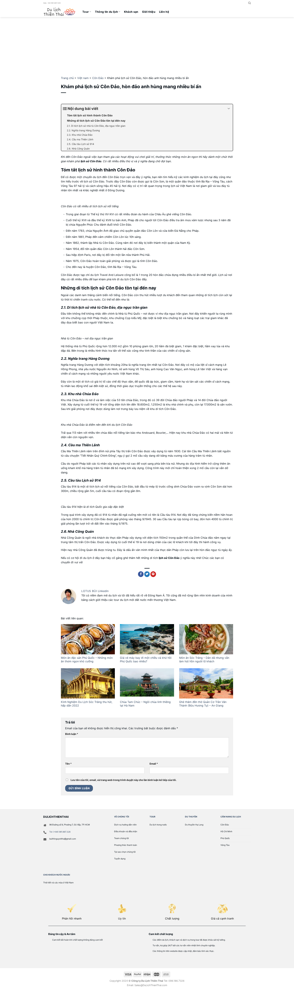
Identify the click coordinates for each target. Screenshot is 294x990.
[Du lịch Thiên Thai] (60, 11)
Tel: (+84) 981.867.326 (59, 831)
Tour (85, 11)
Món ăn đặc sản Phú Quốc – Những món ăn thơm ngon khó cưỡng (87, 659)
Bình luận (71, 733)
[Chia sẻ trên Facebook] (141, 574)
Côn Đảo (98, 78)
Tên (68, 763)
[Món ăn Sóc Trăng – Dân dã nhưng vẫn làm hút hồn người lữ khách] (206, 639)
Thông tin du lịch (106, 11)
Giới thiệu (148, 11)
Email (154, 763)
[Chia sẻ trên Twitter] (147, 574)
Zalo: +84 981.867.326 (52, 3)
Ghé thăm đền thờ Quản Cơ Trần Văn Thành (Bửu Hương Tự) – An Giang (202, 703)
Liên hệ (164, 11)
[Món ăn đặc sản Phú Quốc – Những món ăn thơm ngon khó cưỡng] (88, 639)
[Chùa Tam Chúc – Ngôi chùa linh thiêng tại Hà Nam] (147, 683)
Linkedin (103, 591)
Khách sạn (131, 11)
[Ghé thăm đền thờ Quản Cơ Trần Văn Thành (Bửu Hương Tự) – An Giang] (206, 683)
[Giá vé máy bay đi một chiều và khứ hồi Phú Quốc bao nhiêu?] (147, 639)
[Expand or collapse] (229, 108)
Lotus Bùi (89, 591)
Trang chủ (67, 78)
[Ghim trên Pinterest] (153, 574)
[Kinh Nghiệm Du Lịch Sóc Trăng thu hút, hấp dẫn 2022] (88, 683)
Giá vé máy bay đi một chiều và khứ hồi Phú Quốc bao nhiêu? (146, 659)
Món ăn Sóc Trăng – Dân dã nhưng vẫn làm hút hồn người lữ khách (204, 659)
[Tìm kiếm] (249, 3)
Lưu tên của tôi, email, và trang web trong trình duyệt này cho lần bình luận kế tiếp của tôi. (123, 780)
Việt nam (83, 78)
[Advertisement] (147, 42)
